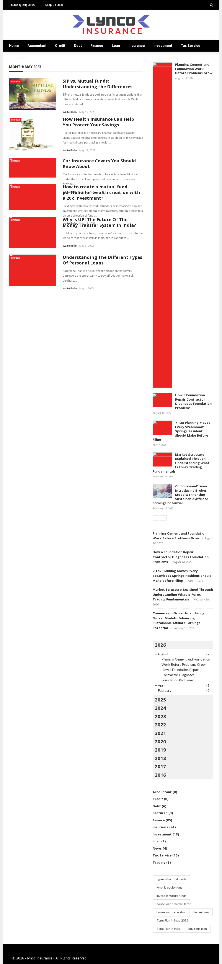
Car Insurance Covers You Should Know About (99, 163)
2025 (160, 699)
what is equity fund (170, 887)
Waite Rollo (70, 112)
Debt (78, 46)
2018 (160, 758)
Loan (116, 46)
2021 (160, 733)
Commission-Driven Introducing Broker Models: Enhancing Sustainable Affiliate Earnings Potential (180, 494)
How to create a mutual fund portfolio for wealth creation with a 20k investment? (101, 192)
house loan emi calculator (174, 904)
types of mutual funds (171, 879)
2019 (160, 749)
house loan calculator (171, 912)
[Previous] (156, 517)
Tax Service (190, 46)
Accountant (37, 46)
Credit (60, 46)
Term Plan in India (169, 928)
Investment (162, 46)
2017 (160, 766)
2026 (160, 644)
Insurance (137, 46)
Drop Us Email (54, 5)
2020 (160, 741)
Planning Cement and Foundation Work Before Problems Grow (193, 68)
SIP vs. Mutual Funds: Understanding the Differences (97, 84)
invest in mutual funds (171, 895)
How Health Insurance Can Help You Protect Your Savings (98, 122)
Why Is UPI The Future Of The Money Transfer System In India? (99, 222)
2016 (160, 775)
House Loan (201, 912)
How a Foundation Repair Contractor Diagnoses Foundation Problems (193, 401)
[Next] (163, 517)
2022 (160, 724)
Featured (160, 813)
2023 (160, 716)
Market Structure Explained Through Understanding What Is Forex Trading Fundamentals (181, 462)
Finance (96, 46)
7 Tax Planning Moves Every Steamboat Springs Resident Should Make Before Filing (181, 431)
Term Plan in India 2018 (172, 920)
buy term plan (197, 928)
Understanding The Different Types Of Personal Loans (102, 260)
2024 (160, 708)
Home (14, 46)
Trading (19, 57)
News (157, 848)
